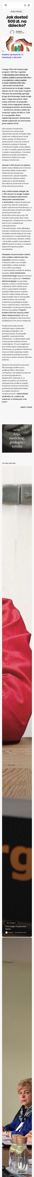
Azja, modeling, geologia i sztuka (17, 438)
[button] (29, 5)
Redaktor (19, 31)
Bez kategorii (11, 923)
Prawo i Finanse (16, 11)
